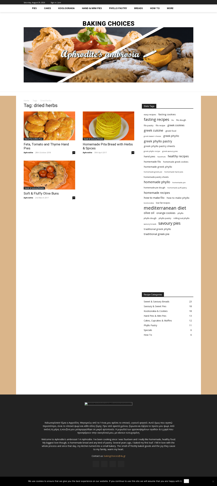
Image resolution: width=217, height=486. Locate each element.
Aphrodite (28, 152)
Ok (186, 481)
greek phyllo (171, 135)
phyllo (180, 213)
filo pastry (148, 125)
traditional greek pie (156, 234)
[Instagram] (184, 2)
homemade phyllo (157, 182)
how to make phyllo (178, 197)
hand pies (149, 156)
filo (172, 120)
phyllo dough (150, 218)
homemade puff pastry (177, 188)
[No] (213, 481)
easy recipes (150, 114)
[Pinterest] (188, 2)
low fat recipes (163, 202)
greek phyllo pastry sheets (159, 146)
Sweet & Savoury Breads (93, 139)
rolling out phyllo (181, 218)
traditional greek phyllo (157, 229)
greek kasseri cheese (152, 136)
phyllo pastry (165, 218)
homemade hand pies (173, 172)
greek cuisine (153, 130)
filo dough (181, 120)
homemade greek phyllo (158, 166)
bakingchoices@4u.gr (114, 455)
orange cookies (165, 213)
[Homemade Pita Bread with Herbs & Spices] (108, 125)
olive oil (149, 213)
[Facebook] (181, 2)
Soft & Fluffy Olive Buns (41, 193)
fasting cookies (167, 114)
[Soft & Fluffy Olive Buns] (49, 175)
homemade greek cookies (175, 161)
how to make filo (154, 197)
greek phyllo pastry (158, 141)
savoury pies (169, 223)
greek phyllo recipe (152, 151)
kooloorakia (149, 203)
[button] (189, 8)
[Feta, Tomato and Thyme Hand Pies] (49, 125)
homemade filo (152, 161)
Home (26, 100)
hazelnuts (161, 157)
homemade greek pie (153, 172)
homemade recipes (157, 192)
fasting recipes (156, 119)
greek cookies (175, 125)
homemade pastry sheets (156, 177)
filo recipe (160, 125)
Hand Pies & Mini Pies (33, 139)
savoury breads (150, 224)
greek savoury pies (170, 151)
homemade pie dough (154, 187)
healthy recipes (178, 156)
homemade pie (179, 182)
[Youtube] (191, 2)
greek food (170, 130)
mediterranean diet (165, 208)
